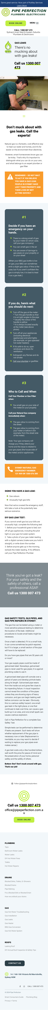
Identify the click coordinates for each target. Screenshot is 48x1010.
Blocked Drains (10, 885)
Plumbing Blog (31, 997)
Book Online (15, 23)
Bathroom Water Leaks (13, 851)
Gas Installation (11, 915)
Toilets (7, 862)
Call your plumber (20, 361)
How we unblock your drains (15, 896)
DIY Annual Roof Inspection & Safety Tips (20, 950)
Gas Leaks (9, 919)
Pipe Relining (10, 889)
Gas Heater (9, 923)
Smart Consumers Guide (14, 997)
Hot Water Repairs (12, 866)
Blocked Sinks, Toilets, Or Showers (18, 881)
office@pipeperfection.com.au (24, 811)
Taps (6, 847)
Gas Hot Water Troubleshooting (17, 912)
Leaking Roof (10, 946)
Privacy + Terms (11, 1001)
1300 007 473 (27, 65)
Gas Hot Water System (13, 931)
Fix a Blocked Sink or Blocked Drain (18, 892)
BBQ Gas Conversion (13, 927)
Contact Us (14, 963)
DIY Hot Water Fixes (12, 858)
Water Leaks (9, 854)
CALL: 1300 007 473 (35, 987)
